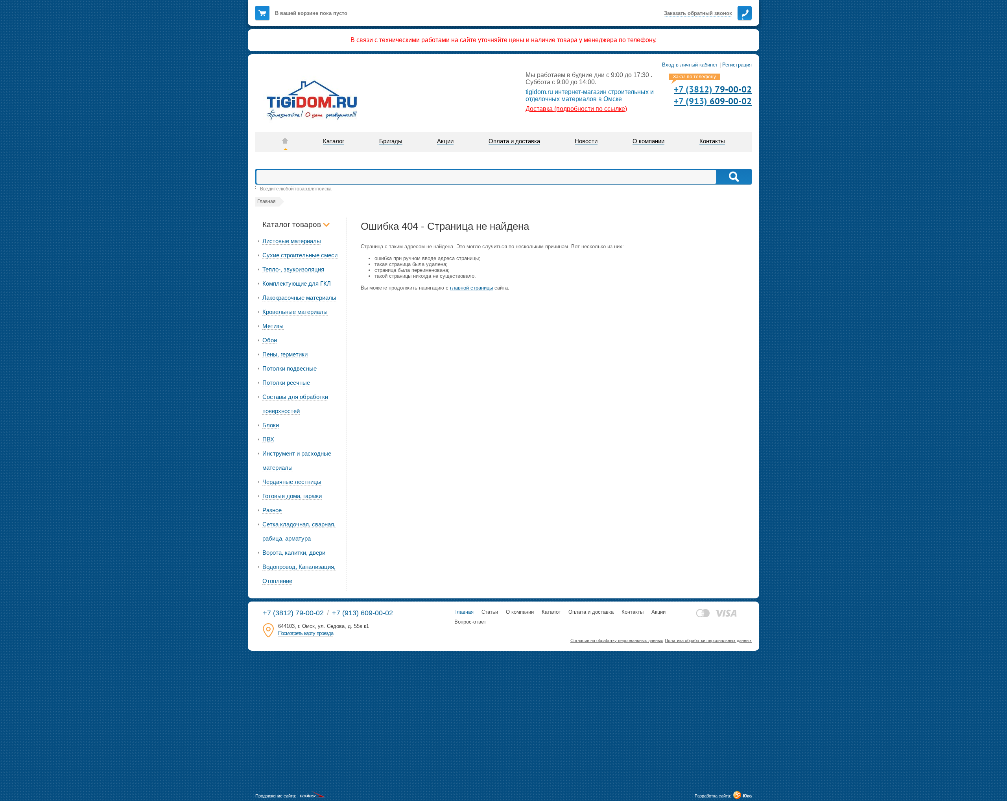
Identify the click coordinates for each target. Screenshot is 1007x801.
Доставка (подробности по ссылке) (576, 108)
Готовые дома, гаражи (292, 496)
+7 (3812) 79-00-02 (293, 613)
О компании (520, 612)
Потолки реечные (286, 382)
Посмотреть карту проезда (305, 633)
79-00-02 (713, 89)
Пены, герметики (285, 354)
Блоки (270, 425)
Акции (658, 612)
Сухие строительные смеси (300, 255)
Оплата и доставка (591, 612)
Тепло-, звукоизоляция (293, 269)
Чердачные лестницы (291, 481)
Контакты (633, 612)
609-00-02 (713, 101)
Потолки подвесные (289, 368)
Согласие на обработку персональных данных (616, 640)
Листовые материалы (291, 241)
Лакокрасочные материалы (299, 297)
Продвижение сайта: (275, 796)
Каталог (551, 612)
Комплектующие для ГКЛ (296, 283)
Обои (269, 340)
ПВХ (268, 439)
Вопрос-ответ (470, 622)
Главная (464, 612)
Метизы (273, 326)
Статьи (489, 612)
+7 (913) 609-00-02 (362, 613)
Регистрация (737, 65)
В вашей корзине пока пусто (311, 13)
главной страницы (471, 288)
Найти (733, 177)
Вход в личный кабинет (690, 65)
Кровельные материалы (295, 311)
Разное (272, 510)
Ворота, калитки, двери (293, 552)
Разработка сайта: (713, 796)
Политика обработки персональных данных (708, 640)
